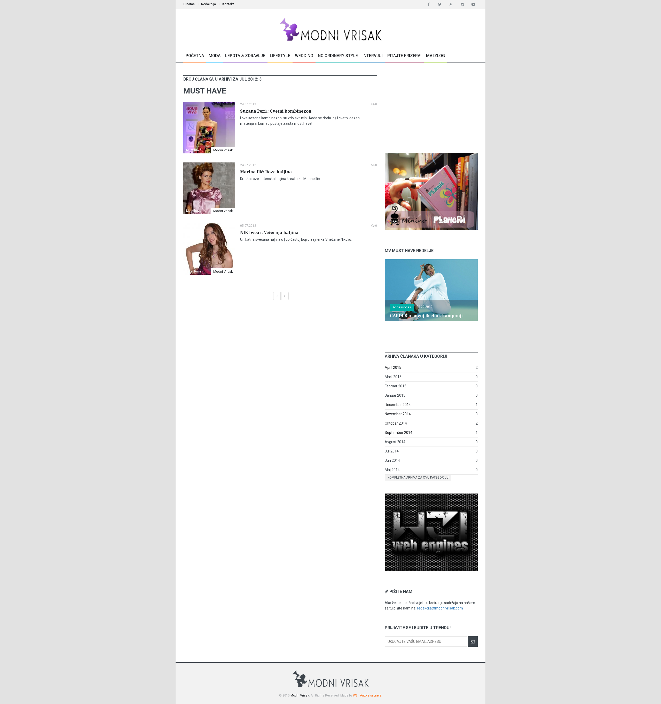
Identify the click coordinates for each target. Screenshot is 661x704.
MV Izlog (435, 55)
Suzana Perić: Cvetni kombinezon (275, 111)
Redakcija (208, 4)
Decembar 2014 (398, 405)
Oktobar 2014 (396, 423)
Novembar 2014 (398, 414)
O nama (189, 4)
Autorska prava (370, 695)
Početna (195, 55)
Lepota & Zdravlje (245, 55)
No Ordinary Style (338, 55)
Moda (215, 55)
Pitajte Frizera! (404, 55)
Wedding (304, 55)
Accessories (402, 307)
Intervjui (373, 55)
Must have (193, 150)
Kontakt (228, 4)
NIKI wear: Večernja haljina (269, 232)
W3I (355, 695)
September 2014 (398, 433)
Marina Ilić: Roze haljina (266, 171)
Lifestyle (280, 55)
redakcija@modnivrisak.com (440, 608)
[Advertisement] (431, 107)
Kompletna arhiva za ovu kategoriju (418, 477)
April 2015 (393, 367)
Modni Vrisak (223, 150)
